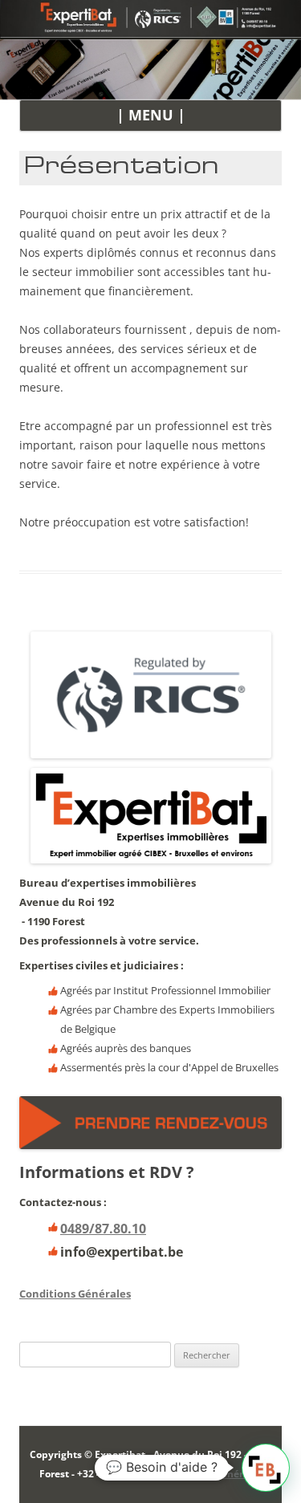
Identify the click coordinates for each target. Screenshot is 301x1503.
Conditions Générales (75, 1293)
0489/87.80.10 (103, 1228)
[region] (150, 69)
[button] (266, 1468)
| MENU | (150, 114)
